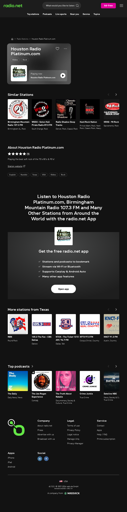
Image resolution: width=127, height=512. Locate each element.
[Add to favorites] (57, 48)
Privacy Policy (73, 430)
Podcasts (47, 14)
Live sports (60, 14)
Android (11, 467)
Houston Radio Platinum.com (43, 78)
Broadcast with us (46, 439)
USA (44, 175)
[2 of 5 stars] (13, 154)
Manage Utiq (73, 439)
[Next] (116, 94)
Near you (74, 14)
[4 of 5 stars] (20, 154)
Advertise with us (45, 435)
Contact (100, 426)
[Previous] (108, 94)
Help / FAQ (102, 435)
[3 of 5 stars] (17, 154)
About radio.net (44, 426)
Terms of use (73, 426)
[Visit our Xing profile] (46, 458)
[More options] (65, 49)
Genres (86, 14)
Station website (15, 166)
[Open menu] (121, 5)
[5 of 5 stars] (24, 154)
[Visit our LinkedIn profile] (40, 458)
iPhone (11, 458)
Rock (25, 60)
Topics (97, 14)
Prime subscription (106, 439)
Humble (24, 175)
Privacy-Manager (75, 443)
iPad (10, 462)
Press (40, 430)
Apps (99, 430)
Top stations (33, 14)
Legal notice (73, 435)
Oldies (15, 60)
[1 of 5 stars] (9, 154)
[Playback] (62, 75)
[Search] (77, 5)
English (12, 175)
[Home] (12, 39)
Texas (34, 175)
